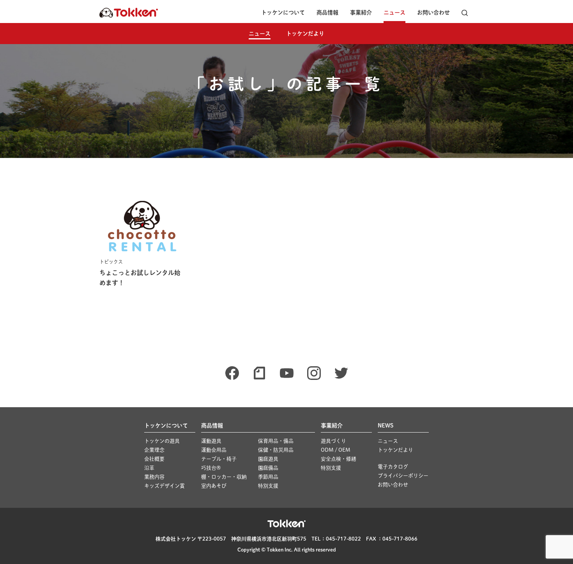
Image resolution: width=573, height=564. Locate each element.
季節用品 (268, 476)
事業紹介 (361, 12)
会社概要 (154, 458)
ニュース (394, 12)
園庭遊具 (268, 458)
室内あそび (213, 485)
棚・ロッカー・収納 (224, 476)
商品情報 (327, 12)
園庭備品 (268, 467)
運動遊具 (211, 440)
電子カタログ (393, 466)
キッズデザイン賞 (164, 485)
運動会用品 (213, 449)
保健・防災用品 (276, 449)
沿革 (149, 467)
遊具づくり (333, 440)
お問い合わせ (433, 12)
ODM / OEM (335, 449)
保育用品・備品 (276, 440)
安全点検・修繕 (338, 458)
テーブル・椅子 (219, 458)
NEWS (385, 425)
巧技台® (211, 467)
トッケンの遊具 (162, 440)
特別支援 (268, 485)
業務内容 (154, 476)
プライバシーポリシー (403, 475)
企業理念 (154, 449)
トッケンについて (283, 12)
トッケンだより (305, 33)
